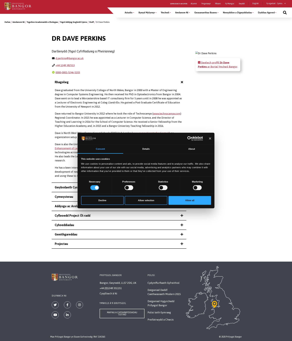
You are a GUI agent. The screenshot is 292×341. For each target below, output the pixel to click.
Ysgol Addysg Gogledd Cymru (73, 22)
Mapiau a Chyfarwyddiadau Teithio (122, 313)
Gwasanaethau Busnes (205, 12)
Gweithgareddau (66, 234)
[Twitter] (55, 304)
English (255, 3)
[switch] (129, 187)
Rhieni (218, 3)
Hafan (7, 22)
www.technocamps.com (166, 113)
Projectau (61, 244)
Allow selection (146, 200)
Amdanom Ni (181, 12)
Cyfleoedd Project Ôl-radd (72, 215)
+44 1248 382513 (65, 65)
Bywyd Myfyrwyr (147, 12)
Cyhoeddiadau (64, 225)
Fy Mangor (229, 3)
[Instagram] (79, 304)
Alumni (194, 3)
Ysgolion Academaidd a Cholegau (42, 22)
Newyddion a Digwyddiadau (237, 12)
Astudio (128, 12)
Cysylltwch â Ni (108, 293)
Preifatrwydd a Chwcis (161, 319)
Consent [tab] (100, 149)
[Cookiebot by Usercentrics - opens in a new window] (189, 138)
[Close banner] (210, 138)
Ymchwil (165, 12)
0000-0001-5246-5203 (68, 72)
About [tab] (191, 149)
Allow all (189, 200)
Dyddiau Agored (266, 12)
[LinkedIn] (67, 314)
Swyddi (242, 3)
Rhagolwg (62, 82)
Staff (91, 22)
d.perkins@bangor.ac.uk (69, 58)
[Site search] (284, 12)
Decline (102, 200)
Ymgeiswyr (206, 3)
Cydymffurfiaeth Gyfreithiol (163, 282)
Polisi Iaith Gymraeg (159, 312)
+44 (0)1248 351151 (111, 288)
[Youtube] (55, 314)
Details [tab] (146, 149)
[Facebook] (67, 304)
